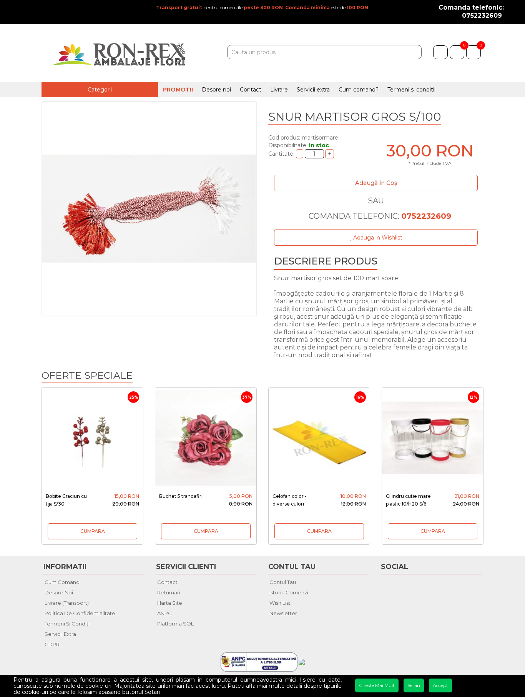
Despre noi (216, 89)
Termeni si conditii (411, 89)
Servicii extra (313, 89)
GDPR (52, 644)
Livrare (279, 89)
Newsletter (283, 613)
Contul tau (282, 582)
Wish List (280, 603)
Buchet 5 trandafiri (181, 496)
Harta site (169, 603)
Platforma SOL (175, 623)
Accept (440, 685)
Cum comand (62, 582)
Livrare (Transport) (67, 603)
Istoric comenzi (288, 592)
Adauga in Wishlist (377, 237)
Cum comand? (359, 89)
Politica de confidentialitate (80, 613)
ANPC (164, 613)
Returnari (168, 592)
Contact (250, 89)
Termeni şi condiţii (68, 623)
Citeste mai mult (377, 685)
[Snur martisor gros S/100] (149, 208)
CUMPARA (92, 531)
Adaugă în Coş (376, 182)
